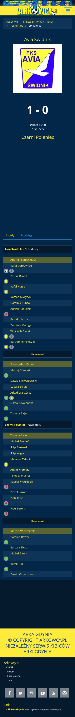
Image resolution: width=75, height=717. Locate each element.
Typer (10, 680)
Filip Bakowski (19, 447)
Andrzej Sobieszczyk (23, 259)
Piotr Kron (16, 498)
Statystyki (12, 22)
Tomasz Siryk (18, 435)
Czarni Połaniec (37, 137)
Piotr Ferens (18, 508)
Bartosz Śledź (19, 547)
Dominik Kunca (20, 303)
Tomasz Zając (19, 413)
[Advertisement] (37, 185)
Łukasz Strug (18, 386)
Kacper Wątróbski (21, 481)
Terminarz (16, 25)
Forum (10, 671)
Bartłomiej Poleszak (22, 341)
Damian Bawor (19, 537)
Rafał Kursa (17, 286)
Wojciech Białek (20, 331)
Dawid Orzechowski (23, 574)
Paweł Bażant (19, 492)
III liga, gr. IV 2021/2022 (38, 22)
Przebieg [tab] (26, 235)
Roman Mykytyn (20, 297)
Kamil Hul (16, 564)
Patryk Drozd (18, 276)
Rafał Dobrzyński (21, 265)
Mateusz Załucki (20, 459)
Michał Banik (18, 553)
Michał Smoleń (19, 441)
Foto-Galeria (14, 675)
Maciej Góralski (20, 370)
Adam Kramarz (20, 470)
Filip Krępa (17, 453)
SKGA (10, 667)
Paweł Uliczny (19, 319)
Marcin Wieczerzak (22, 531)
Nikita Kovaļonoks (21, 403)
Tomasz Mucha (20, 475)
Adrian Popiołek (20, 309)
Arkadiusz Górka (20, 392)
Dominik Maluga (20, 325)
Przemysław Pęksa (22, 364)
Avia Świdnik (37, 39)
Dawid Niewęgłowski (23, 380)
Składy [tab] (10, 235)
